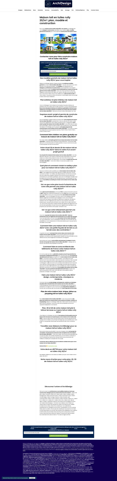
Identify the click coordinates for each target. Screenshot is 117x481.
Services (47, 10)
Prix (72, 10)
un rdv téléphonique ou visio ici (57, 65)
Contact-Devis (95, 10)
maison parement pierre (52, 395)
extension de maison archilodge (77, 448)
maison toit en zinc (59, 400)
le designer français (38, 448)
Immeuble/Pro (55, 10)
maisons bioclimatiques (47, 403)
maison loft (53, 394)
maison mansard (46, 394)
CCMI (74, 409)
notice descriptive (45, 410)
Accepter (32, 477)
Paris (69, 414)
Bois (62, 10)
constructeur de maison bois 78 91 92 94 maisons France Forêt (56, 448)
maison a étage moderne (53, 397)
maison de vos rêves (45, 406)
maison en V (51, 400)
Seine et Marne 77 (53, 414)
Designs (20, 10)
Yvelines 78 (58, 413)
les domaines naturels (29, 448)
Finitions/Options (80, 10)
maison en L (70, 398)
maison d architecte (63, 404)
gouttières (64, 407)
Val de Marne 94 (45, 414)
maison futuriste (63, 398)
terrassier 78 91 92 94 (76, 447)
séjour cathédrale (48, 401)
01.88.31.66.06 (67, 67)
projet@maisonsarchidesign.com (52, 67)
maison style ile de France (65, 395)
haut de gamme (54, 404)
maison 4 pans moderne (53, 398)
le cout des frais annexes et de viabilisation (60, 410)
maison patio (59, 394)
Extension (40, 10)
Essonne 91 (64, 413)
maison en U (45, 400)
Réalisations (27, 10)
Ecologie (67, 10)
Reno (34, 10)
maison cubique (66, 394)
